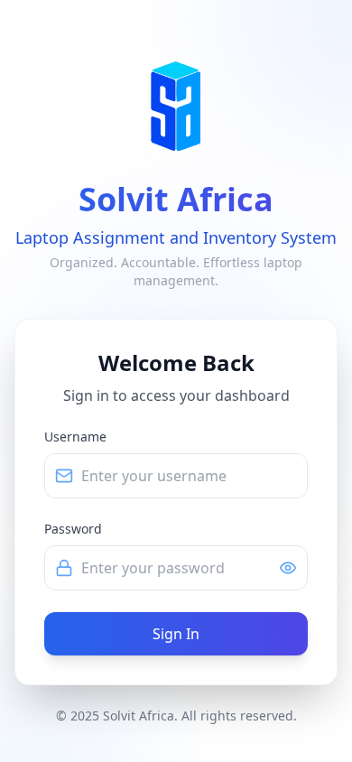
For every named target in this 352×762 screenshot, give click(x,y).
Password (73, 528)
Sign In (176, 634)
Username (75, 436)
